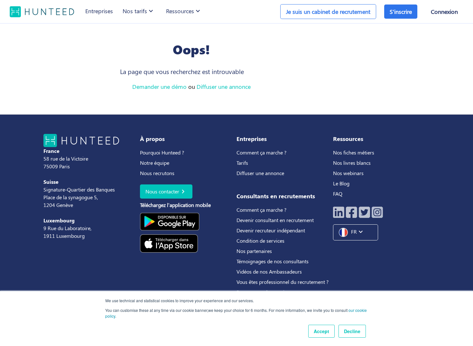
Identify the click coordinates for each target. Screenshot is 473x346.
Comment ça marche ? (261, 152)
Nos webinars (348, 173)
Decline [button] (352, 331)
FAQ (337, 193)
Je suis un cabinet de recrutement (328, 11)
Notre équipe (154, 162)
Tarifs (242, 162)
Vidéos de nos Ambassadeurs (269, 271)
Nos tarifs (139, 11)
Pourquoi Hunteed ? (162, 152)
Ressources (184, 11)
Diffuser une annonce (224, 86)
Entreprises (99, 11)
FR (358, 232)
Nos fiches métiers (353, 152)
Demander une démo (159, 86)
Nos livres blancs (352, 162)
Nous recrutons (157, 173)
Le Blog (342, 183)
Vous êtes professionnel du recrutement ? (282, 281)
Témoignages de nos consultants (272, 261)
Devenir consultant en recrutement (275, 220)
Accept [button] (321, 331)
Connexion (444, 11)
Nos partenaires (254, 251)
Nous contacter (166, 191)
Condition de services (260, 240)
